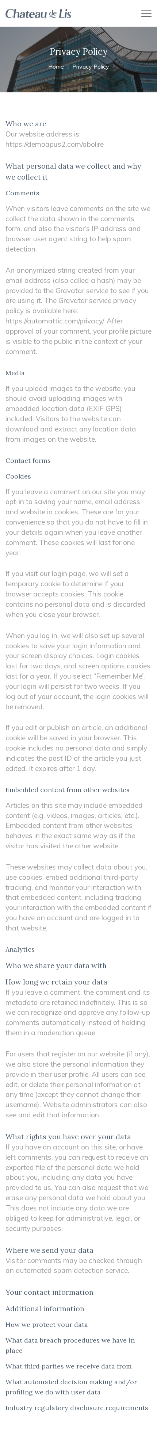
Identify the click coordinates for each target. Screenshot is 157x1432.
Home (56, 66)
